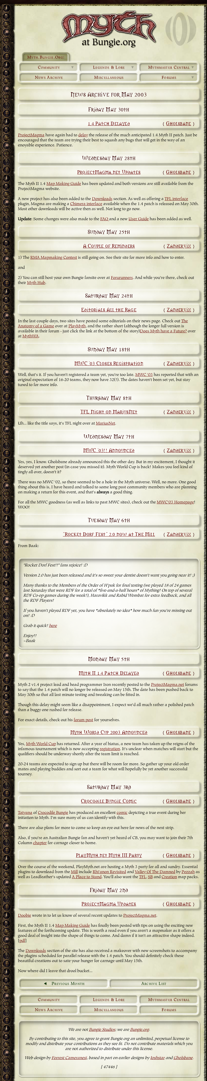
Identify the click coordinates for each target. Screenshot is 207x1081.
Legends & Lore (114, 68)
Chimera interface (86, 204)
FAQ (104, 219)
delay (83, 135)
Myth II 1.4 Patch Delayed (109, 672)
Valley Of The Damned (155, 872)
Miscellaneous (108, 78)
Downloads (102, 199)
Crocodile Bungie (53, 813)
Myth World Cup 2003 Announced (109, 731)
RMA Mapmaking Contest (53, 258)
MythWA (30, 336)
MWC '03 (144, 375)
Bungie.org (139, 1030)
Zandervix (179, 245)
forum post (83, 720)
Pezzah (188, 872)
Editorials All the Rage (109, 309)
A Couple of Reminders (109, 245)
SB (150, 877)
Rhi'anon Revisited (109, 872)
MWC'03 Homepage (175, 502)
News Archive (49, 78)
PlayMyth (77, 326)
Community (56, 68)
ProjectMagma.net (167, 685)
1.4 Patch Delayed (109, 123)
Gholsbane (178, 123)
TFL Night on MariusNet (109, 411)
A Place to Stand (86, 877)
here (53, 626)
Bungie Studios (102, 1030)
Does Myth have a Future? (163, 331)
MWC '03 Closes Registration (108, 363)
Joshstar (157, 1058)
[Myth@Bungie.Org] (109, 29)
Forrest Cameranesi (69, 1058)
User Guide (138, 219)
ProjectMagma (31, 135)
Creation (169, 877)
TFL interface (176, 199)
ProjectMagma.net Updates (109, 171)
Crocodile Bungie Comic (109, 800)
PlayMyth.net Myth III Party (109, 854)
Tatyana (25, 813)
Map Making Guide (63, 184)
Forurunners (122, 278)
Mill (74, 872)
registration (110, 749)
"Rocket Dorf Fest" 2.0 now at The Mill (109, 533)
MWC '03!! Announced (109, 450)
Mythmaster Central (171, 68)
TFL (142, 877)
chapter (40, 843)
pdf (22, 941)
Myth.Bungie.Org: (45, 57)
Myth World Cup (41, 744)
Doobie (24, 916)
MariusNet (105, 424)
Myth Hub (36, 283)
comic (122, 813)
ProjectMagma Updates (109, 903)
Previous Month (68, 984)
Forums (178, 78)
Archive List (154, 984)
